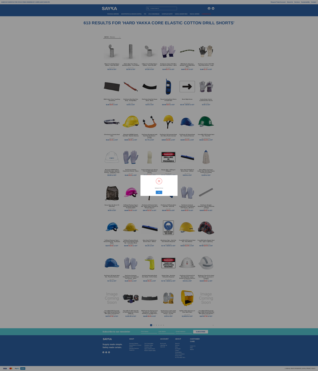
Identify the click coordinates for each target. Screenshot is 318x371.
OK (159, 192)
